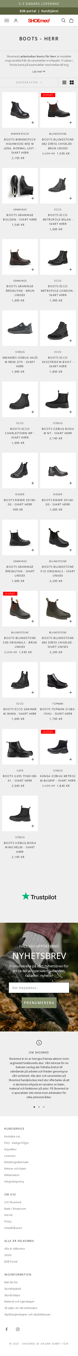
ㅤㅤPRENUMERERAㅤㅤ (59, 694)
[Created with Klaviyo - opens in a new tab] (39, 708)
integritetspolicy (64, 702)
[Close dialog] (75, 659)
